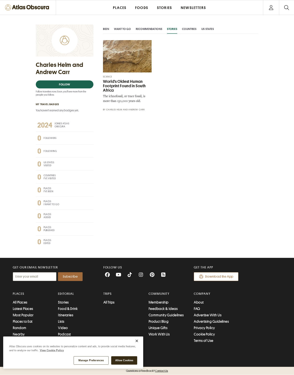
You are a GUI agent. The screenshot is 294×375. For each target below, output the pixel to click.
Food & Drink (68, 308)
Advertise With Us (207, 315)
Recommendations (149, 29)
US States (207, 29)
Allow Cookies (124, 360)
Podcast (64, 334)
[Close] (136, 340)
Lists (61, 321)
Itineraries (65, 315)
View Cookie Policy (52, 350)
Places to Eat (23, 321)
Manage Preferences (91, 360)
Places (18, 293)
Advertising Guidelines (211, 321)
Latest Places (23, 308)
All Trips (109, 302)
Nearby (19, 334)
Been (106, 29)
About (199, 302)
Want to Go (122, 29)
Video (63, 327)
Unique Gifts (158, 327)
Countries (189, 29)
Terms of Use (203, 340)
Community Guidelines (166, 315)
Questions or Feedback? (147, 370)
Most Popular (23, 315)
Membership (159, 302)
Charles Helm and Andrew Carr (125, 110)
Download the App (219, 276)
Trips (107, 293)
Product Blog (158, 321)
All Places (20, 302)
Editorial (66, 293)
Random (19, 327)
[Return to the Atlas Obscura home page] (28, 7)
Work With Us (159, 334)
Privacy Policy (204, 327)
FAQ (197, 308)
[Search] (286, 7)
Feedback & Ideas (163, 308)
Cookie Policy (204, 334)
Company (202, 293)
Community (159, 293)
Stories (172, 29)
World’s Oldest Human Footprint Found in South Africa (124, 85)
